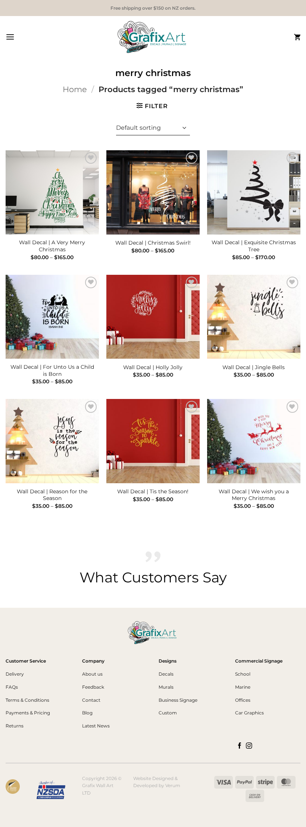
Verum (172, 785)
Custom (168, 713)
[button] (10, 37)
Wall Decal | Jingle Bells (253, 367)
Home (75, 89)
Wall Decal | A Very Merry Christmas (52, 246)
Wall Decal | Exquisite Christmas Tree (254, 246)
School (242, 674)
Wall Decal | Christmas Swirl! (153, 242)
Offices (242, 700)
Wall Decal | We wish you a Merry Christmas (254, 495)
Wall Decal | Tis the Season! (152, 491)
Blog (87, 713)
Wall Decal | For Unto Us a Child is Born (52, 370)
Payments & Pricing (28, 713)
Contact (91, 700)
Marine (242, 687)
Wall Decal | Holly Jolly (152, 367)
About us (92, 674)
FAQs (12, 687)
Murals (166, 687)
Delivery (15, 674)
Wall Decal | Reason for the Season (52, 495)
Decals (166, 674)
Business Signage (178, 700)
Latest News (96, 726)
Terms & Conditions (27, 700)
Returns (15, 726)
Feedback (93, 687)
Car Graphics (249, 713)
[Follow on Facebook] (240, 746)
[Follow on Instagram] (249, 746)
